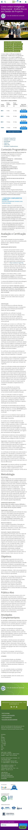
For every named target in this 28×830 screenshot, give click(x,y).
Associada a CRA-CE (14, 808)
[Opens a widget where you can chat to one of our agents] (23, 827)
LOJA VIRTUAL (4, 772)
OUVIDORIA (4, 778)
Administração (17, 51)
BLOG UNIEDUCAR (5, 774)
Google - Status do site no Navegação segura (6, 788)
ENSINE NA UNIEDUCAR (6, 775)
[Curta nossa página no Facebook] (14, 706)
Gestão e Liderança (18, 45)
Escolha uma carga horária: (7, 822)
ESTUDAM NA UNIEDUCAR (7, 777)
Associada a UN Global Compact (8, 814)
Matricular (23, 111)
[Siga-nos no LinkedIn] (11, 706)
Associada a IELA (19, 808)
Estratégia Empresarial (16, 42)
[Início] (14, 2)
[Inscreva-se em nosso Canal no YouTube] (16, 706)
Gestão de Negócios (9, 44)
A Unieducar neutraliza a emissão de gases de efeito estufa (4, 799)
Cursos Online (7, 42)
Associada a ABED (6, 808)
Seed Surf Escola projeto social (10, 799)
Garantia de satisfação (14, 787)
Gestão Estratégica (18, 49)
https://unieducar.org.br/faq (16, 262)
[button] (2, 2)
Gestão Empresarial (18, 47)
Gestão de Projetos (18, 44)
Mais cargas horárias (14, 131)
